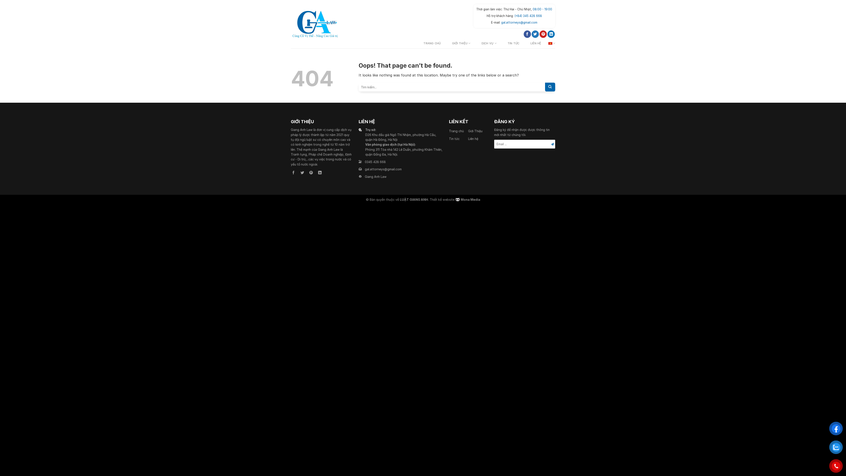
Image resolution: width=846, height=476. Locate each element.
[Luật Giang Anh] (315, 24)
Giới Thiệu (460, 43)
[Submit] (550, 87)
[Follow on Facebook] (527, 34)
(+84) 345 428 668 (528, 16)
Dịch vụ (488, 43)
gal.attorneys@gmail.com (519, 22)
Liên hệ (536, 43)
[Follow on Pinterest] (543, 34)
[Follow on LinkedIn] (551, 34)
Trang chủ (432, 43)
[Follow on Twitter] (535, 34)
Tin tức (513, 43)
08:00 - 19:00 (542, 9)
